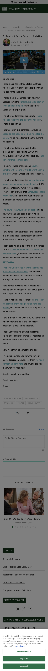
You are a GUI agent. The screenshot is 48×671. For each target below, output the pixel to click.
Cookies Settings (24, 651)
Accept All (24, 666)
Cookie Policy (21, 646)
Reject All (24, 659)
